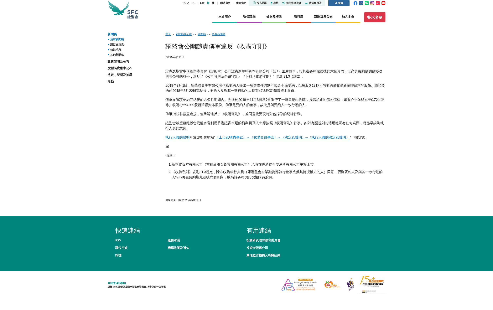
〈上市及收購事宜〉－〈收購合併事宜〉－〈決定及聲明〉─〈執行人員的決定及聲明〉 (282, 137)
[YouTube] (383, 2)
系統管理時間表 (117, 283)
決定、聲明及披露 (120, 74)
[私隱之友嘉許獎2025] (297, 284)
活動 (111, 81)
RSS (118, 240)
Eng (202, 2)
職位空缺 (121, 247)
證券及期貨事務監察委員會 (133, 9)
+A (192, 2)
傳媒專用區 (315, 2)
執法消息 (115, 49)
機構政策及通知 (178, 247)
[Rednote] (378, 2)
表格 (275, 2)
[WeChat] (367, 2)
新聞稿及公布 (184, 34)
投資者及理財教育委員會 (263, 240)
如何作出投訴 (293, 2)
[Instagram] (372, 2)
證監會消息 (117, 44)
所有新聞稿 (117, 39)
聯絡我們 (241, 2)
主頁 (168, 34)
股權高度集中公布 (120, 68)
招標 (118, 255)
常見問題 (262, 2)
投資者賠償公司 (257, 247)
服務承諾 (174, 240)
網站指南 (225, 2)
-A (184, 2)
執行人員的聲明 (177, 137)
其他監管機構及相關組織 (263, 255)
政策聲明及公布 (118, 61)
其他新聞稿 (117, 54)
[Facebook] (355, 2)
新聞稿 (112, 34)
